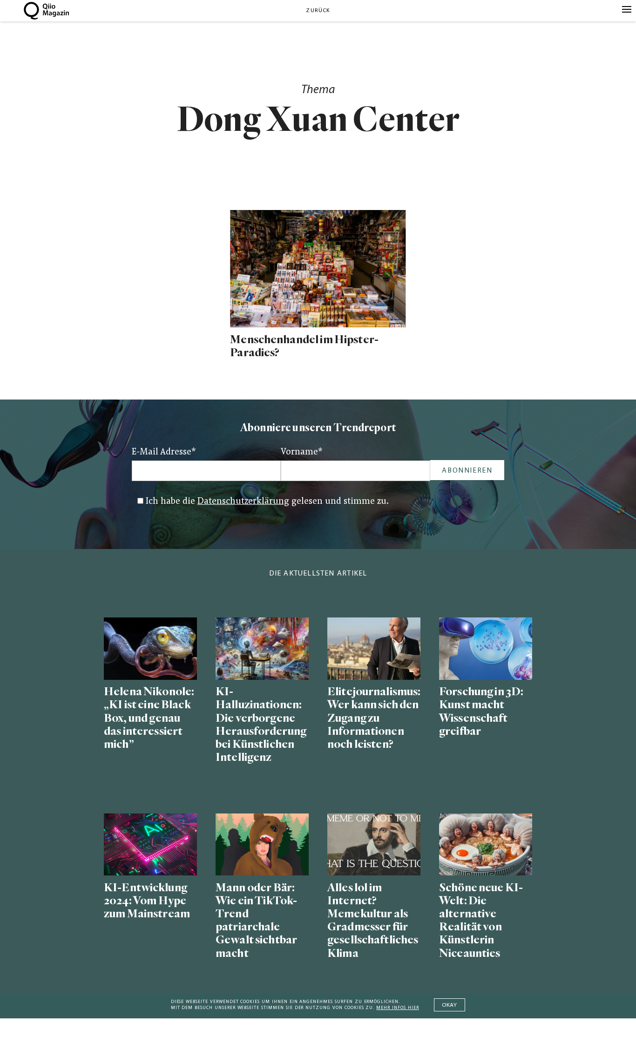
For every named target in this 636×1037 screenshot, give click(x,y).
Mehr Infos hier (397, 1007)
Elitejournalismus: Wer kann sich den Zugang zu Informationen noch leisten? (373, 718)
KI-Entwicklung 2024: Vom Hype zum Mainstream (147, 901)
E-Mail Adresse (164, 452)
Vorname (302, 452)
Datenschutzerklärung (243, 501)
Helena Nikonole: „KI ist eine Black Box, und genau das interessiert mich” (149, 718)
